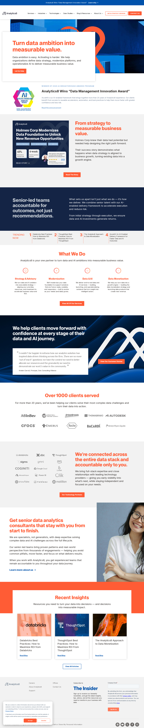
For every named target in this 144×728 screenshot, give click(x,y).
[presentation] (34, 625)
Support (32, 691)
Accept (30, 720)
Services (31, 13)
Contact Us (57, 687)
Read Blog (24, 655)
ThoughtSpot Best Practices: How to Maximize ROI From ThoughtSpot (68, 645)
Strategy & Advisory (25, 278)
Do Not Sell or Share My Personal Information (64, 724)
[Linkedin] (118, 725)
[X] (127, 725)
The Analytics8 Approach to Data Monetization (109, 642)
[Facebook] (132, 725)
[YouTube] (122, 725)
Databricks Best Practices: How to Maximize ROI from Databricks (30, 645)
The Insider (85, 688)
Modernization (56, 278)
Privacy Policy (9, 711)
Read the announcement (51, 108)
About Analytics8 (35, 687)
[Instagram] (137, 725)
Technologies (54, 13)
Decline (43, 720)
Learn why (92, 3)
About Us (97, 13)
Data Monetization (118, 278)
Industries (41, 13)
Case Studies (68, 13)
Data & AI (87, 278)
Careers (32, 683)
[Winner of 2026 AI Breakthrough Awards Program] (23, 98)
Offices (55, 683)
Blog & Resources (83, 13)
